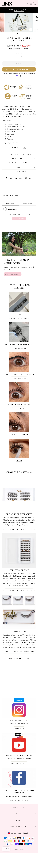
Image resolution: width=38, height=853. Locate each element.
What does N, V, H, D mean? (19, 154)
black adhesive (18, 378)
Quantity (18, 53)
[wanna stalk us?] (19, 708)
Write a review (19, 218)
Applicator (19, 408)
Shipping (11, 48)
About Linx (18, 807)
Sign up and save (18, 826)
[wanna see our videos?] (19, 743)
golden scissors (19, 318)
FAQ (19, 167)
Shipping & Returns (19, 163)
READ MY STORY (12, 274)
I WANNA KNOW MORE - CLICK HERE (19, 651)
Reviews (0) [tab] (10, 203)
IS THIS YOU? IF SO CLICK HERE (19, 590)
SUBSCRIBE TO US (19, 763)
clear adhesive (19, 348)
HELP (18, 813)
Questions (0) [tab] (27, 203)
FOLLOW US (19, 728)
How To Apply (19, 158)
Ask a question (19, 171)
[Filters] (4, 209)
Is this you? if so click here (19, 529)
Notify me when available (19, 69)
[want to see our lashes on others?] (19, 778)
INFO (18, 820)
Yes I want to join (19, 800)
